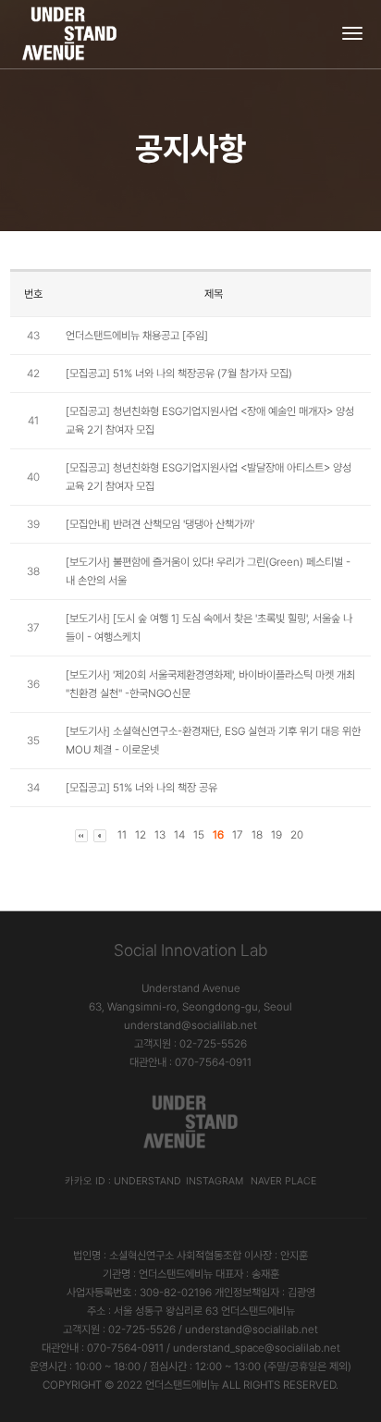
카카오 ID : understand (123, 1181)
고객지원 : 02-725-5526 (190, 1043)
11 (122, 834)
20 (296, 834)
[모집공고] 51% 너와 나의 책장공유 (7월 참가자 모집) (179, 373)
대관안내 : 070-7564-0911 (190, 1062)
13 (160, 834)
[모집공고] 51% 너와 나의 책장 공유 (141, 787)
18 (257, 834)
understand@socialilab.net (190, 1025)
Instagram (214, 1181)
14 (179, 834)
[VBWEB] (71, 34)
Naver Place (283, 1181)
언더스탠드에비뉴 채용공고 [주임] (137, 335)
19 (276, 834)
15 (198, 834)
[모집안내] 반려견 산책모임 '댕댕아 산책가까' (160, 524)
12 (140, 834)
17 (237, 834)
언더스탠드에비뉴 (182, 1385)
